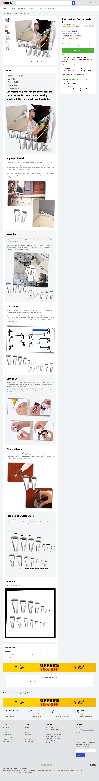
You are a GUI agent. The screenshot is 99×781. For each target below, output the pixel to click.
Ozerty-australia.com (88, 729)
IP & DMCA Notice (29, 741)
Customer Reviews (49, 8)
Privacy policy (6, 727)
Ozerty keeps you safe (30, 739)
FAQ (26, 737)
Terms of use (6, 732)
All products (9, 13)
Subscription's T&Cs (8, 741)
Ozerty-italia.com (82, 735)
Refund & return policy (8, 737)
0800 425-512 (31, 8)
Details (74, 83)
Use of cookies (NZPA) (8, 730)
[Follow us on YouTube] (48, 765)
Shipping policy (7, 734)
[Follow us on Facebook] (42, 765)
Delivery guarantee (69, 64)
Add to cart (78, 50)
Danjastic (68, 24)
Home (4, 13)
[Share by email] (93, 26)
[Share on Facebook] (85, 26)
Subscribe (80, 755)
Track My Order (21, 8)
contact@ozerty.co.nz (55, 742)
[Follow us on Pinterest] (45, 765)
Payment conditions (8, 739)
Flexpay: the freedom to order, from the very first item (78, 79)
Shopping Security (69, 86)
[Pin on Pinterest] (87, 26)
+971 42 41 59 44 (78, 770)
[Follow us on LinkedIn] (51, 765)
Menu (4, 8)
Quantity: (64, 43)
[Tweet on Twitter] (90, 26)
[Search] (73, 3)
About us (39, 8)
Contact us (12, 8)
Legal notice (28, 734)
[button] (67, 26)
